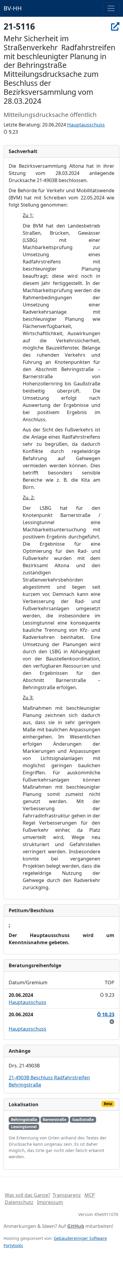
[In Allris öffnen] (115, 26)
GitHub (75, 1226)
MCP (89, 1195)
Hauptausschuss (86, 124)
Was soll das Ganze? (27, 1195)
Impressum (50, 1202)
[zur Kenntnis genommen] (112, 1021)
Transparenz (67, 1195)
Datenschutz (19, 1202)
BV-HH (13, 8)
